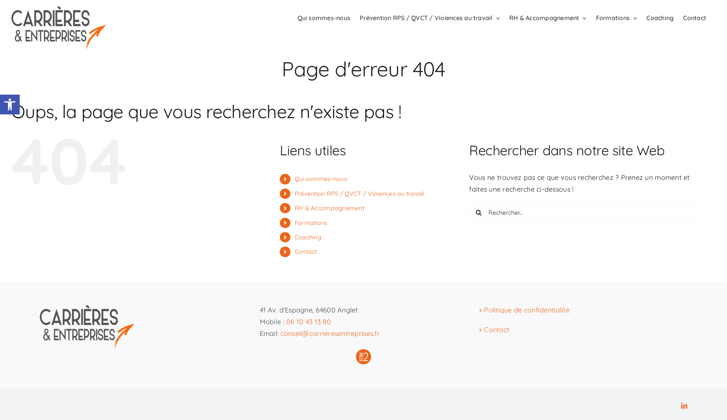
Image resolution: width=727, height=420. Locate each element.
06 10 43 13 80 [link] (308, 321)
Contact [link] (306, 251)
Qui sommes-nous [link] (321, 179)
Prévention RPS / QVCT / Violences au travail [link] (359, 193)
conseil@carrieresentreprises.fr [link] (330, 333)
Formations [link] (311, 222)
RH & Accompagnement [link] (329, 208)
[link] (10, 104)
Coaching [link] (308, 237)
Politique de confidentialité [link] (526, 310)
